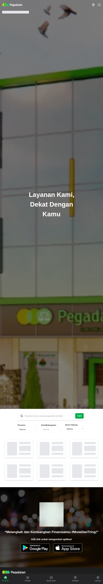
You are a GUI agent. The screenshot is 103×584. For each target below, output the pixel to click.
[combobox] (28, 429)
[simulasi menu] (75, 577)
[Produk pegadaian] (27, 577)
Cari (79, 416)
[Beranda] (5, 577)
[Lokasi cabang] (93, 5)
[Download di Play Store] (35, 547)
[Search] (99, 4)
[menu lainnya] (98, 577)
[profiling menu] (51, 577)
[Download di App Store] (67, 547)
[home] (12, 4)
